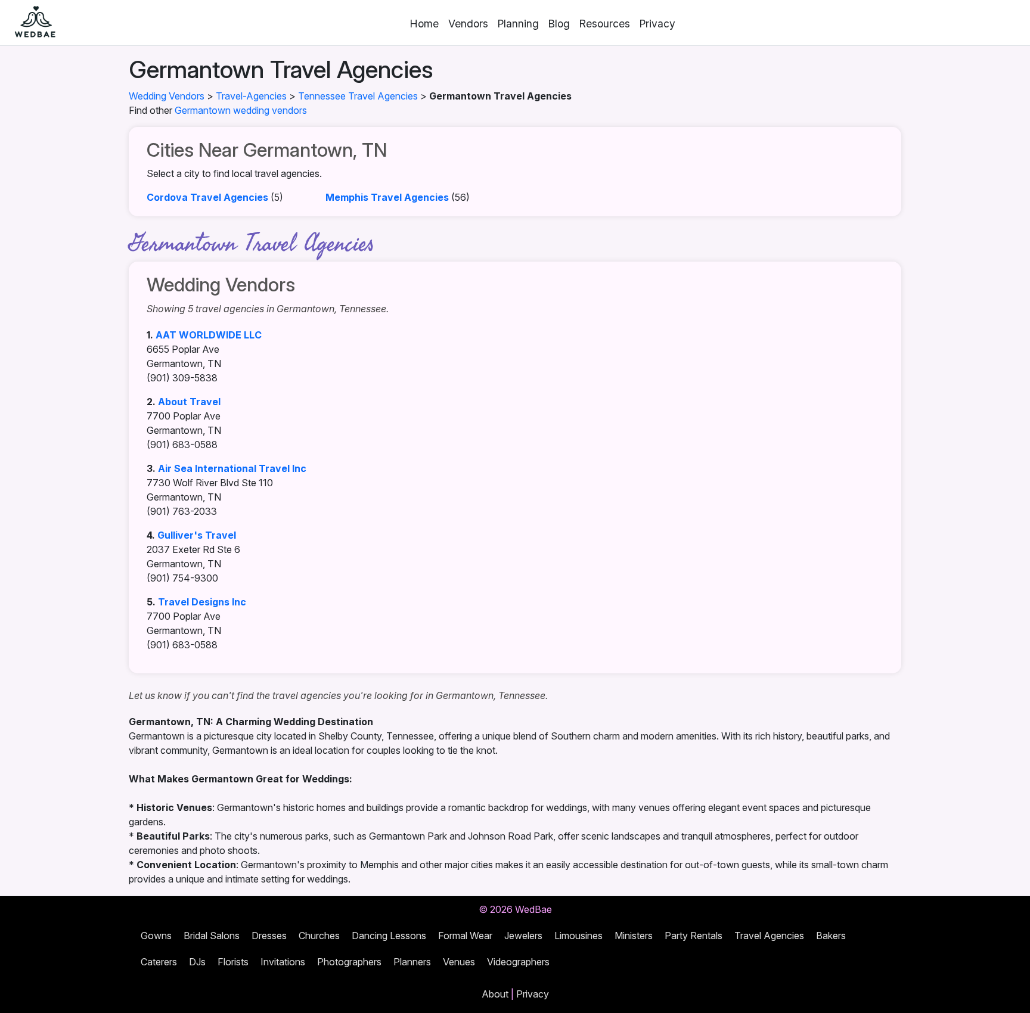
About (495, 994)
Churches (319, 935)
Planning (518, 23)
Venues (459, 962)
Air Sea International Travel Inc (232, 468)
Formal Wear (465, 935)
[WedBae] (29, 23)
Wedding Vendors (166, 96)
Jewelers (523, 935)
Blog (559, 23)
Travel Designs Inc (202, 602)
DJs (197, 962)
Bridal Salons (212, 935)
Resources (604, 23)
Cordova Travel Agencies (207, 197)
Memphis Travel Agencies (387, 197)
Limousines (578, 935)
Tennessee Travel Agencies (358, 96)
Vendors (468, 23)
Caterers (159, 962)
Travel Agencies (769, 935)
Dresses (269, 935)
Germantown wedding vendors (241, 110)
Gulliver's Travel (196, 535)
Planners (412, 962)
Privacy (657, 23)
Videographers (518, 962)
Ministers (634, 935)
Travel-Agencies (251, 96)
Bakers (831, 935)
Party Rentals (693, 935)
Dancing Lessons (389, 935)
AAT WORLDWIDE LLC (209, 335)
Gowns (156, 935)
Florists (233, 962)
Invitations (282, 962)
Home (424, 23)
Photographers (349, 962)
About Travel (189, 402)
